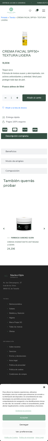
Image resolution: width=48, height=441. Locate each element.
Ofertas (12, 331)
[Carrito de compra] (36, 10)
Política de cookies (16, 369)
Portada (4, 17)
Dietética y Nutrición (16, 313)
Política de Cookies (11, 437)
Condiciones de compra (18, 374)
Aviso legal (13, 360)
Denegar (24, 424)
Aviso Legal (39, 437)
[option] (24, 228)
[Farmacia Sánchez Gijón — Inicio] (11, 10)
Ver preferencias (24, 431)
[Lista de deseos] (30, 10)
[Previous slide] (3, 228)
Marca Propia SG (15, 322)
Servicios (12, 351)
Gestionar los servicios (23, 411)
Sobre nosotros (14, 347)
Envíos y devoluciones (17, 356)
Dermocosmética (15, 304)
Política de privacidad (26, 437)
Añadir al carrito (34, 98)
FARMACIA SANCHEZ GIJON (22, 238)
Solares (12, 309)
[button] (44, 387)
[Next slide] (44, 228)
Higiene (12, 318)
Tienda (12, 17)
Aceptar (24, 417)
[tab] (24, 136)
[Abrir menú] (43, 10)
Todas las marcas (15, 327)
